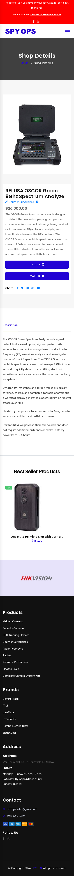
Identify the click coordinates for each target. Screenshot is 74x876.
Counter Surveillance (21, 202)
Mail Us (35, 276)
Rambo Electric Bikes (16, 726)
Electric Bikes (11, 669)
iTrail (5, 705)
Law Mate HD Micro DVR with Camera (37, 536)
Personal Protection (15, 662)
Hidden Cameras (13, 621)
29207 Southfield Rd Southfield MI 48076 (28, 762)
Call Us (35, 264)
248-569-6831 (16, 816)
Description (10, 325)
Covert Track (10, 698)
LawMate (8, 712)
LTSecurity (9, 719)
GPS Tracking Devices (16, 635)
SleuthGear (9, 732)
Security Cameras (13, 628)
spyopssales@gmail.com (22, 809)
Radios (7, 655)
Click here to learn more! (45, 15)
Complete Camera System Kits (22, 675)
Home (24, 63)
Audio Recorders (13, 648)
